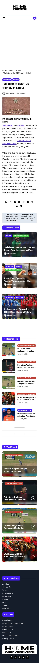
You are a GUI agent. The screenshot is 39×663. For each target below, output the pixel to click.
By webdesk (10, 93)
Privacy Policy (7, 593)
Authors (5, 599)
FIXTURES (6, 608)
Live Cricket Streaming (10, 635)
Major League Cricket (24, 410)
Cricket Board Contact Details (13, 623)
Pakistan (16, 79)
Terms (4, 590)
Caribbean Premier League (26, 345)
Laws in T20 (6, 632)
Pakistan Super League (21, 235)
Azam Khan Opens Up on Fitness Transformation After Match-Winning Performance (17, 281)
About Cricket (7, 620)
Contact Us (6, 587)
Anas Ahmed (11, 253)
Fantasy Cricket (8, 638)
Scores (5, 605)
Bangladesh (19, 297)
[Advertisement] (19, 43)
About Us (5, 584)
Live (4, 602)
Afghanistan (7, 79)
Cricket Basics (7, 626)
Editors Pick (9, 266)
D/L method (6, 596)
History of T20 (7, 629)
